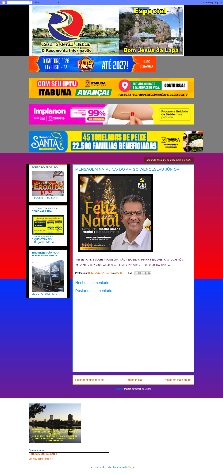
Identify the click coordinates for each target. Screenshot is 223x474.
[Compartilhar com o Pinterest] (149, 273)
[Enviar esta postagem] (129, 273)
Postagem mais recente (89, 379)
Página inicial (134, 379)
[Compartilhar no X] (142, 273)
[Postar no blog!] (139, 273)
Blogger (131, 467)
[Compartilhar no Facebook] (146, 273)
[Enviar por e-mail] (136, 273)
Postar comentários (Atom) (137, 388)
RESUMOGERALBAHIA (44, 454)
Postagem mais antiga (177, 379)
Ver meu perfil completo (41, 458)
